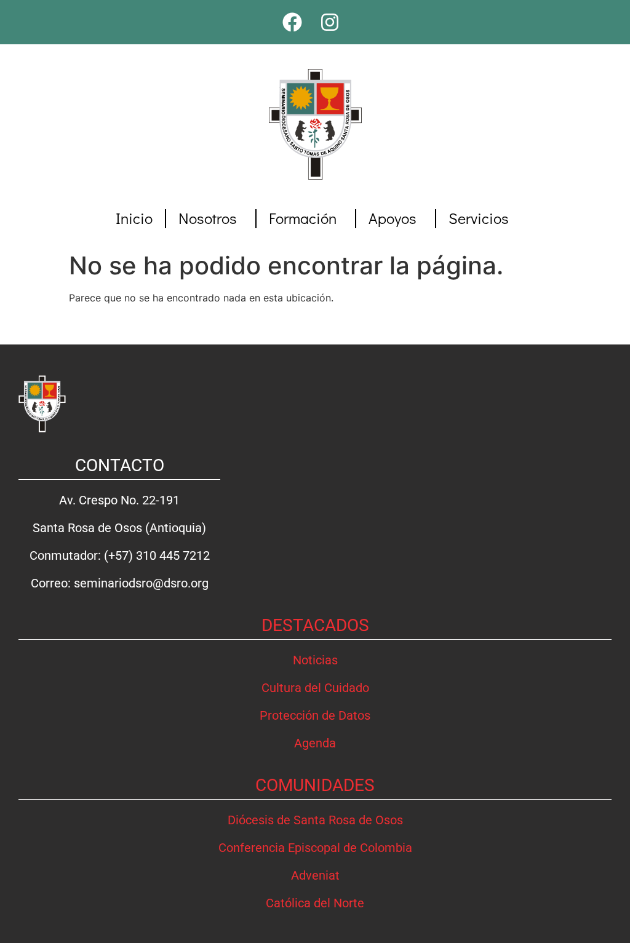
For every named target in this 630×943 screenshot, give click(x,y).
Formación (303, 218)
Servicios (479, 218)
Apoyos (393, 218)
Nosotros (207, 218)
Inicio (134, 218)
